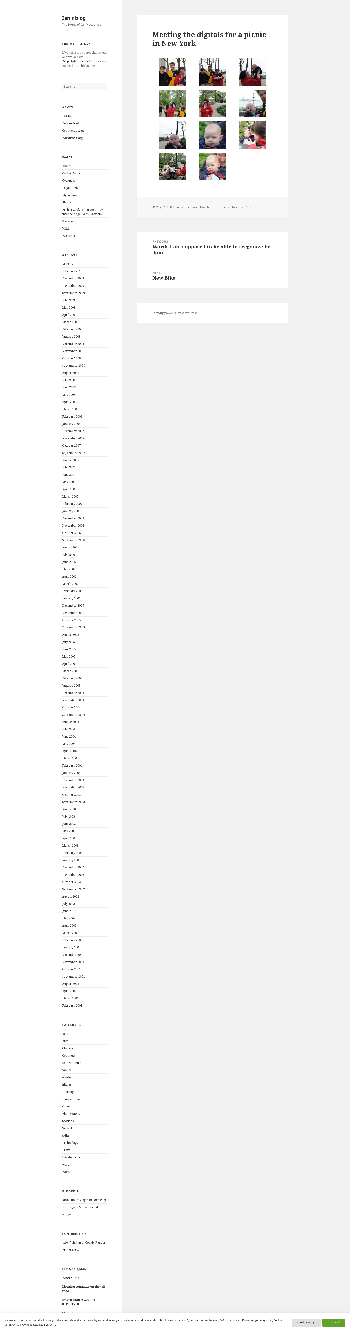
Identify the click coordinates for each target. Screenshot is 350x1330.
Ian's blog (74, 18)
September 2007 (73, 453)
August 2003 (70, 809)
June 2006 (69, 562)
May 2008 (68, 395)
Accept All (334, 1322)
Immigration (71, 1099)
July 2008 (68, 380)
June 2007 (69, 475)
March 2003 (70, 846)
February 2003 (72, 853)
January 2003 (71, 860)
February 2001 (72, 1005)
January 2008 (71, 424)
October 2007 (71, 446)
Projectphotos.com (75, 61)
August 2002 (70, 896)
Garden (67, 1077)
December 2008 (73, 344)
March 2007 (70, 496)
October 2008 (71, 358)
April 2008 (69, 402)
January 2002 (71, 947)
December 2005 (73, 606)
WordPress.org (72, 138)
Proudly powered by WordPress (174, 313)
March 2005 (70, 671)
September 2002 (73, 889)
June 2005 (69, 649)
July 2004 (68, 729)
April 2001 (69, 991)
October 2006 (71, 533)
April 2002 (69, 926)
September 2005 (73, 627)
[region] (175, 1321)
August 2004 (70, 722)
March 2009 (70, 322)
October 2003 (71, 795)
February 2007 (72, 504)
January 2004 (71, 773)
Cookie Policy (71, 173)
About (66, 166)
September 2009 (73, 293)
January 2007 (71, 511)
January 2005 (71, 686)
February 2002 (72, 940)
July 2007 (68, 467)
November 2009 (73, 286)
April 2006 (69, 576)
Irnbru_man (76, 1269)
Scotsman (68, 221)
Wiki (65, 229)
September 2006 (73, 540)
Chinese (67, 1048)
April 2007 (69, 489)
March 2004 (70, 758)
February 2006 (72, 591)
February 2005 (72, 678)
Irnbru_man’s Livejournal (80, 1207)
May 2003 (68, 831)
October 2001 (71, 969)
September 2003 (73, 802)
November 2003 (73, 787)
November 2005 (73, 613)
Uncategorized (72, 1157)
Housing (68, 1092)
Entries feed (70, 123)
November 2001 (73, 962)
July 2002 (68, 904)
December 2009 (73, 278)
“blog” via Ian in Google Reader (84, 1243)
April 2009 (69, 315)
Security (68, 1128)
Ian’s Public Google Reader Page (84, 1200)
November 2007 (73, 438)
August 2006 (70, 547)
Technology (70, 1143)
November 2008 (73, 351)
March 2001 (70, 998)
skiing (66, 1135)
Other (66, 1106)
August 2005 (70, 635)
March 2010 (70, 264)
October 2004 (71, 707)
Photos (66, 202)
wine (65, 1165)
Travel (66, 1150)
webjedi (67, 1214)
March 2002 (70, 933)
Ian (182, 207)
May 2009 (68, 307)
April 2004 (69, 751)
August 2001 (70, 984)
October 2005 (71, 620)
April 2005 (69, 664)
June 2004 (69, 736)
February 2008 (72, 416)
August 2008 (70, 373)
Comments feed (73, 131)
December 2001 (73, 955)
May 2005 (68, 656)
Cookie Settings (306, 1322)
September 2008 (73, 366)
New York (245, 207)
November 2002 (73, 875)
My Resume (70, 195)
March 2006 (70, 584)
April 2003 (69, 838)
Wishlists (68, 236)
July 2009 (68, 300)
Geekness (68, 181)
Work (66, 1172)
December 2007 (73, 431)
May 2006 (68, 569)
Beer (65, 1034)
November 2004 (73, 700)
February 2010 (72, 271)
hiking (66, 1085)
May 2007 (68, 482)
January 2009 (71, 336)
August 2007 (70, 460)
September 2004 (73, 715)
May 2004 (68, 744)
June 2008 (69, 387)
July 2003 (68, 816)
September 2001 (73, 976)
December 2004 (73, 693)
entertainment (72, 1063)
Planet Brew (70, 1250)
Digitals (232, 207)
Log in (66, 116)
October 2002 (71, 882)
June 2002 (69, 911)
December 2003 (73, 780)
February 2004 (72, 766)
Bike (65, 1041)
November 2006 (73, 526)
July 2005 (68, 642)
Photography (71, 1114)
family (66, 1070)
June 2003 (69, 824)
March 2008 (70, 409)
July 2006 (68, 555)
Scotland (68, 1121)
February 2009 (72, 329)
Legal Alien (70, 188)
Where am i (70, 1278)
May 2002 (68, 918)
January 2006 (71, 598)
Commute (69, 1055)
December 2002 (73, 867)
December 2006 (73, 518)
